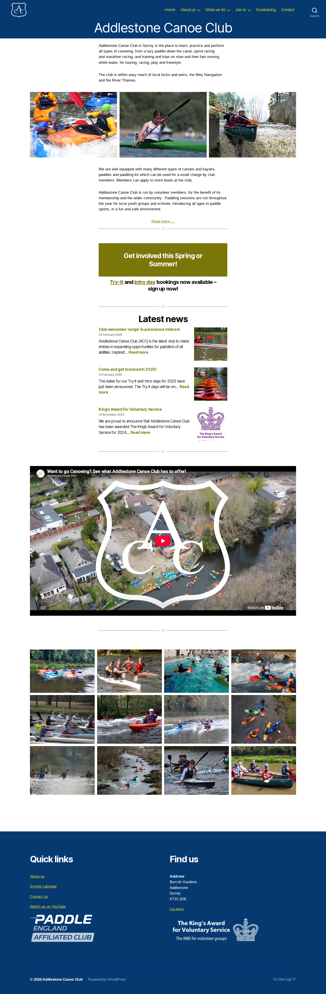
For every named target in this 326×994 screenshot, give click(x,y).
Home (170, 10)
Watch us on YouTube (48, 906)
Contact (287, 10)
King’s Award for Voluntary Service (130, 409)
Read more (138, 352)
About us (188, 10)
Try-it (116, 282)
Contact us (39, 896)
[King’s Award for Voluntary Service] (210, 424)
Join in (240, 10)
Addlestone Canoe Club (62, 979)
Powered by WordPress (107, 979)
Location (177, 909)
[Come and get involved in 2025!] (210, 384)
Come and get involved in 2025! (127, 369)
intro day (144, 282)
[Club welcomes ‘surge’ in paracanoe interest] (210, 344)
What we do (215, 10)
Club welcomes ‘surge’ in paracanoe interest (139, 329)
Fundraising (266, 10)
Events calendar (43, 886)
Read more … (163, 221)
